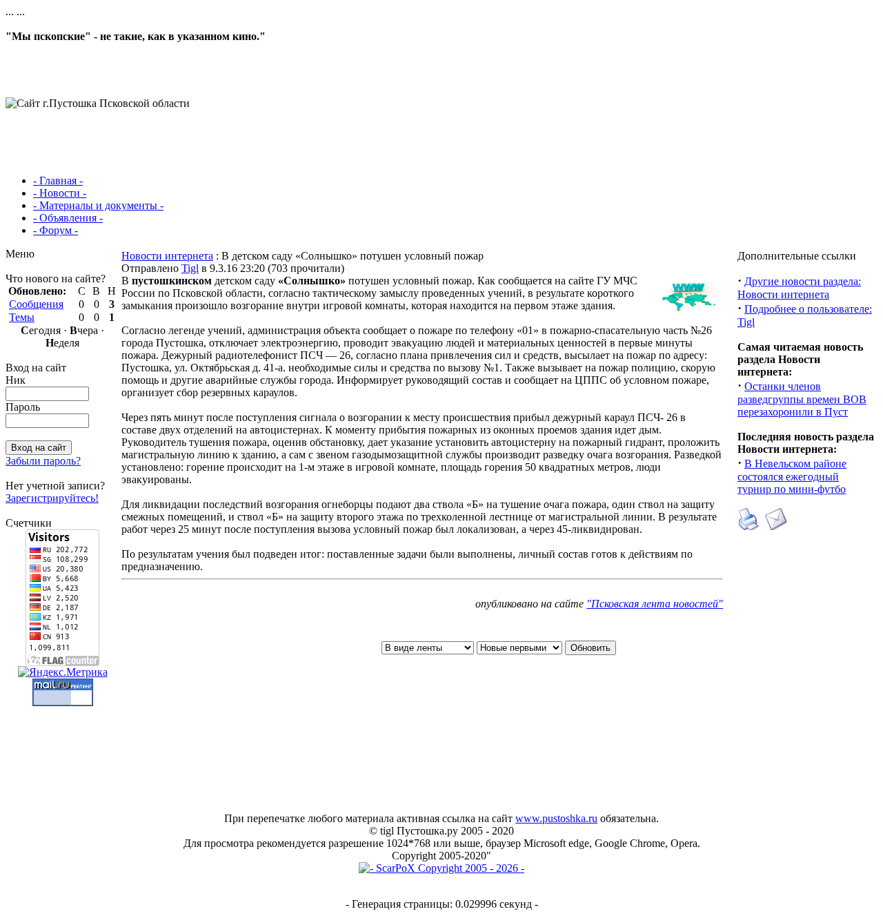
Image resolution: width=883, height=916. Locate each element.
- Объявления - (68, 218)
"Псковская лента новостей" (654, 604)
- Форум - (55, 230)
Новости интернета (167, 256)
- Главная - (58, 180)
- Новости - (59, 193)
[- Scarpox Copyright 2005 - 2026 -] (441, 868)
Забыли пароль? (43, 461)
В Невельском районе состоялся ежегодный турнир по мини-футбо (791, 476)
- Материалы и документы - (98, 205)
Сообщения (36, 304)
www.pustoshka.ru (556, 818)
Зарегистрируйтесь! (52, 498)
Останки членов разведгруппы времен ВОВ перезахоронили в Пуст (801, 399)
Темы (21, 317)
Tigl (190, 268)
